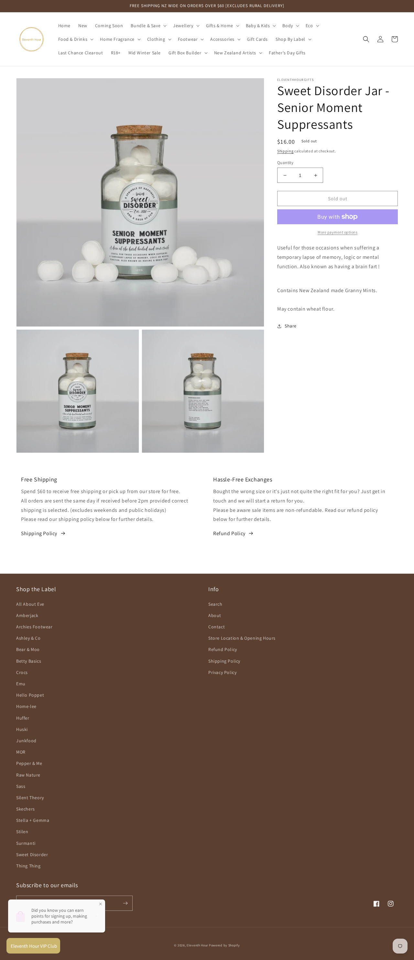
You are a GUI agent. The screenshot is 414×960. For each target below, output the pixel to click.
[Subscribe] (125, 903)
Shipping (285, 151)
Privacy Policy (222, 672)
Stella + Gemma (32, 820)
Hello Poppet (30, 695)
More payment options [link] (337, 232)
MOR (21, 752)
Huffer (22, 718)
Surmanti (26, 843)
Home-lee (26, 706)
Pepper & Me (29, 763)
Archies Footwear (34, 627)
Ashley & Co (28, 638)
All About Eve (30, 604)
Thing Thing (28, 866)
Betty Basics (28, 661)
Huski (22, 729)
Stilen (22, 831)
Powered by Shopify (224, 945)
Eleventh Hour (197, 945)
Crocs (22, 672)
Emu (21, 684)
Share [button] (291, 326)
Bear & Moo (28, 649)
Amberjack (27, 615)
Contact (216, 627)
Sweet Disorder (32, 854)
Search (215, 604)
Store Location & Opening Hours (242, 638)
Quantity (285, 162)
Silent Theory (30, 797)
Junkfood (26, 741)
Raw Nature (28, 775)
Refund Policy (229, 533)
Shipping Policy (39, 533)
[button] (148, 25)
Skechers (25, 809)
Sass (20, 786)
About (214, 615)
